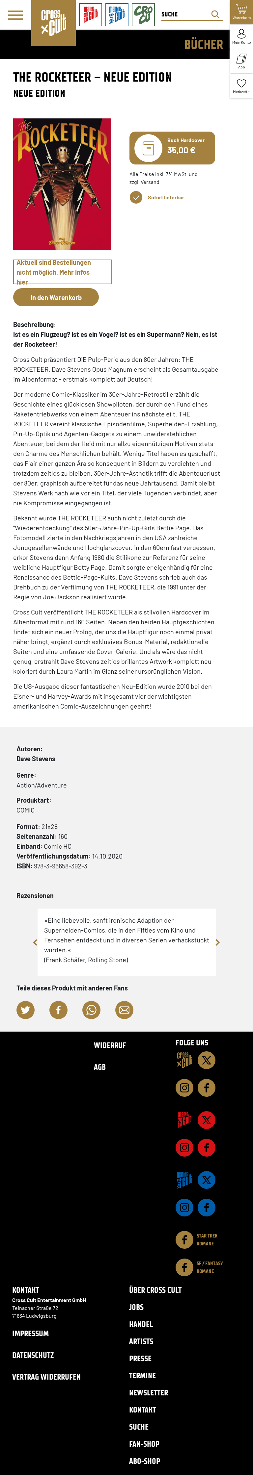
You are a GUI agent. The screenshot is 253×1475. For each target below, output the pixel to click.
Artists (141, 1341)
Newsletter (148, 1392)
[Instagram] (184, 1087)
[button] (25, 1010)
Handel (141, 1324)
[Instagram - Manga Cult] (184, 1147)
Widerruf (110, 1045)
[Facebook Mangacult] (206, 1147)
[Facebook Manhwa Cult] (206, 1207)
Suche (139, 1427)
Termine (142, 1375)
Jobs (136, 1307)
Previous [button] (35, 942)
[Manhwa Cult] (184, 1179)
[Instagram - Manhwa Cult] (184, 1207)
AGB (100, 1067)
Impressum (30, 1333)
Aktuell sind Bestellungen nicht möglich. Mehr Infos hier (53, 272)
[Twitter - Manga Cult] (206, 1120)
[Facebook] (206, 1087)
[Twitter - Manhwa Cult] (206, 1179)
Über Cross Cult (155, 1290)
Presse (140, 1358)
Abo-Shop (144, 1461)
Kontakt (142, 1409)
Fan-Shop (144, 1444)
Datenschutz (33, 1355)
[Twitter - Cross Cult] (206, 1060)
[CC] (184, 1060)
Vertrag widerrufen (46, 1377)
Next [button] (217, 942)
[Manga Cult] (184, 1120)
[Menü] (15, 15)
